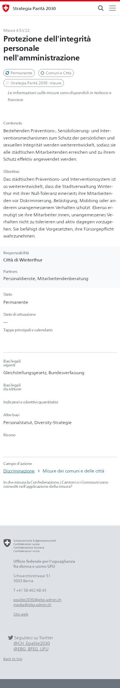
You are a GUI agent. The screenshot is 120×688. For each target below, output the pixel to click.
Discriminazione (19, 471)
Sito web (20, 614)
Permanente (21, 72)
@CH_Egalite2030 (31, 643)
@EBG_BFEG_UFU (31, 649)
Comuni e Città (58, 72)
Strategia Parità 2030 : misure (35, 82)
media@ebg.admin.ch (32, 604)
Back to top (12, 659)
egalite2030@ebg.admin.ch (37, 599)
